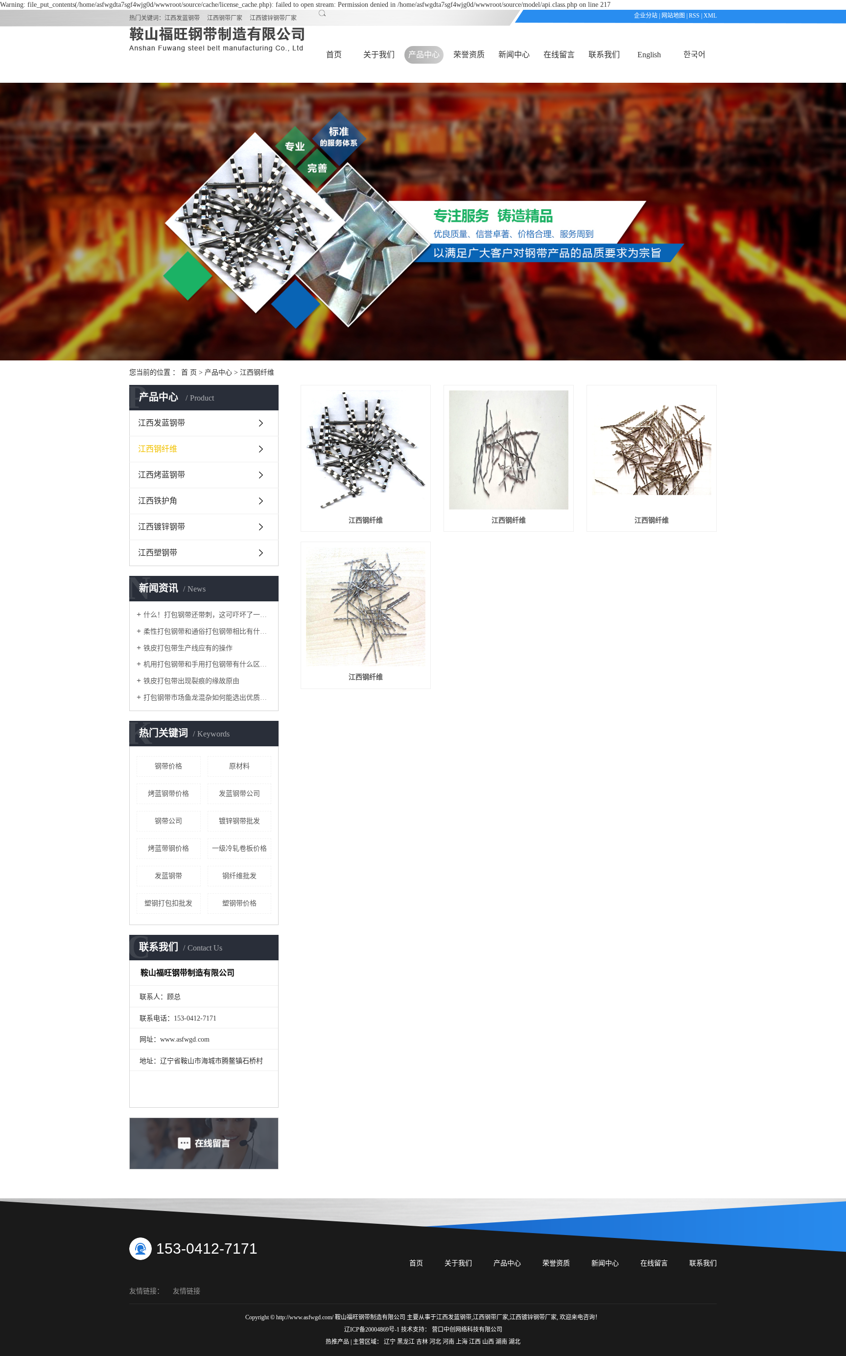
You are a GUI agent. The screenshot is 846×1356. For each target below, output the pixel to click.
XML (710, 15)
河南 (449, 1341)
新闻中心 (514, 54)
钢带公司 (168, 821)
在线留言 (559, 54)
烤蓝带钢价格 (168, 848)
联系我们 (604, 54)
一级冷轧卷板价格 (239, 848)
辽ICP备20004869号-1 (372, 1329)
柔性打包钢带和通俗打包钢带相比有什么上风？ (207, 631)
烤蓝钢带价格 (168, 793)
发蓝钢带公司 (239, 793)
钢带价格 (168, 766)
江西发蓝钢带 (182, 18)
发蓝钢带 (168, 876)
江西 (475, 1341)
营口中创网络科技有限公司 (467, 1329)
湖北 (514, 1341)
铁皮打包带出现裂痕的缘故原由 (191, 681)
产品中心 (424, 54)
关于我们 (379, 54)
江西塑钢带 (157, 552)
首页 (334, 54)
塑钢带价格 (239, 903)
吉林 (422, 1341)
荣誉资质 (469, 54)
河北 (436, 1341)
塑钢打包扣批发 (168, 903)
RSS (694, 15)
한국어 (694, 54)
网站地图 (673, 15)
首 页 (189, 372)
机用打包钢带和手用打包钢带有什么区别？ (207, 664)
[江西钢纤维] (365, 450)
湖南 (502, 1341)
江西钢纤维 (257, 372)
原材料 (239, 766)
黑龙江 (406, 1341)
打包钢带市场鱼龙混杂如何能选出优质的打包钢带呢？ (207, 697)
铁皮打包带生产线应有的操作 (188, 648)
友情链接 (186, 1291)
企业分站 (646, 15)
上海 (462, 1341)
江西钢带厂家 (224, 18)
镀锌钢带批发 (239, 821)
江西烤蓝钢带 (161, 475)
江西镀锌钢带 (161, 527)
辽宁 (390, 1341)
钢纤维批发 (239, 876)
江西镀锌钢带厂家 (273, 18)
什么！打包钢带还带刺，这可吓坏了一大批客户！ (207, 615)
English (649, 54)
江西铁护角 (157, 501)
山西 (488, 1341)
